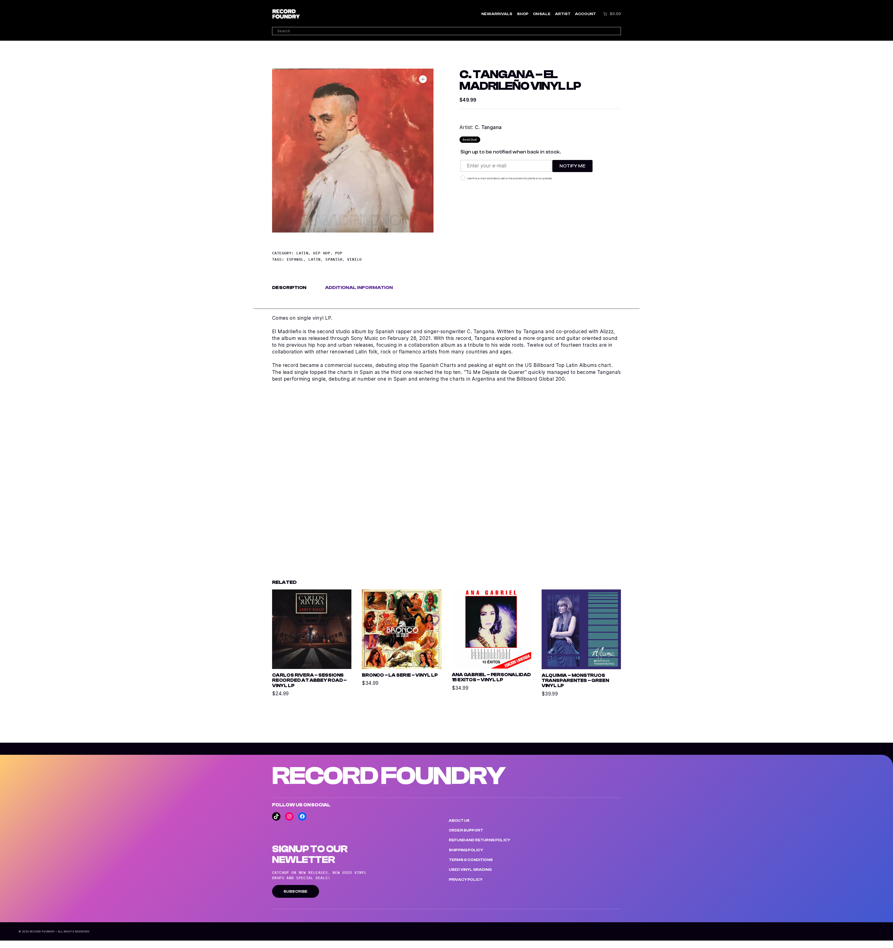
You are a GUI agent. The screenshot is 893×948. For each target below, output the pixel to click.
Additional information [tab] (359, 287)
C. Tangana (488, 127)
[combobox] (446, 31)
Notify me (572, 166)
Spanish (333, 259)
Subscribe (295, 891)
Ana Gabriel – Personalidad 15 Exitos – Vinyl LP (491, 677)
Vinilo (354, 259)
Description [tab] (289, 287)
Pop (338, 253)
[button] (423, 79)
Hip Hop (321, 253)
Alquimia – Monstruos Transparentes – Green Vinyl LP (575, 681)
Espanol (295, 259)
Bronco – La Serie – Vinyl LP (399, 675)
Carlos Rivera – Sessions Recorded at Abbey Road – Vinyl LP (309, 680)
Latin (302, 253)
